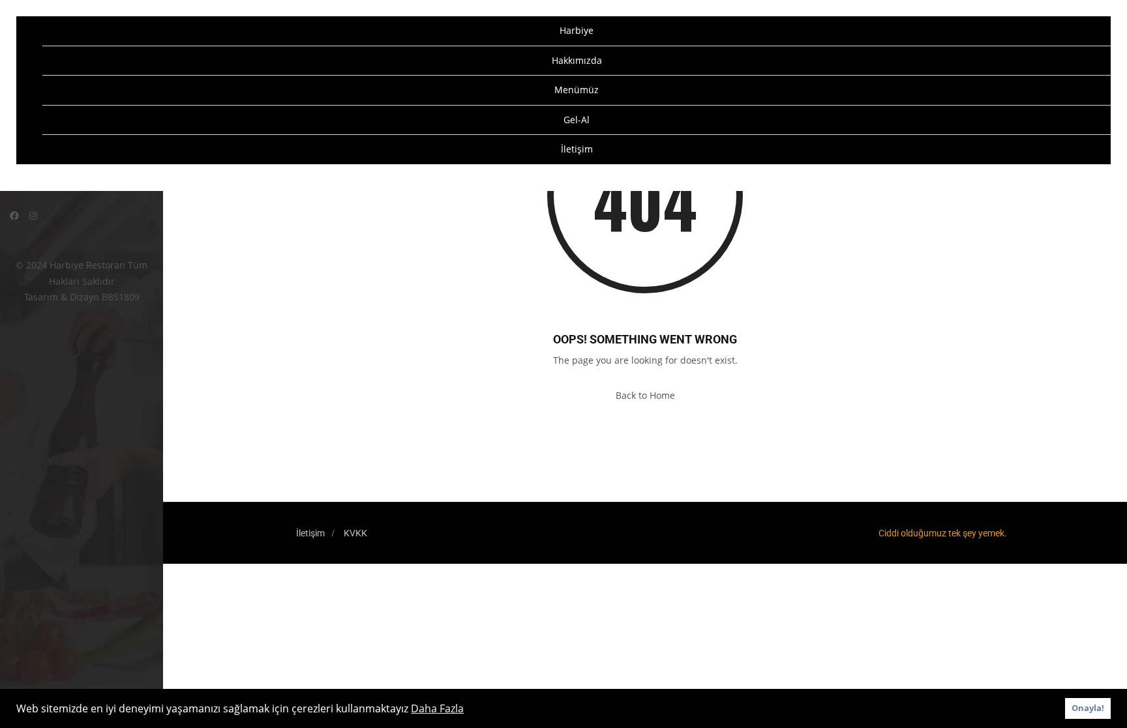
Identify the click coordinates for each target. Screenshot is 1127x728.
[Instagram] (33, 215)
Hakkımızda (577, 60)
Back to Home (645, 395)
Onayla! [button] (1088, 708)
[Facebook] (14, 215)
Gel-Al (577, 119)
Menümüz (576, 89)
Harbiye (577, 30)
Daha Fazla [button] (437, 708)
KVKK (355, 533)
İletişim (577, 149)
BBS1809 (121, 297)
